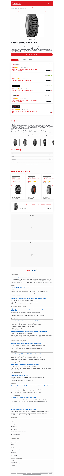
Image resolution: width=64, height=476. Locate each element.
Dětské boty (13, 452)
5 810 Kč (48, 90)
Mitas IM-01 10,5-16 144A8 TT (33, 179)
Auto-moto (23, 7)
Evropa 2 (13, 467)
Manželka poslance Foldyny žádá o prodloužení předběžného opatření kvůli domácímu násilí (30, 280)
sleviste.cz (18, 7)
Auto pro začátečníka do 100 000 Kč (18, 431)
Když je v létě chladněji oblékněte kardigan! (20, 314)
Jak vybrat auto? (14, 435)
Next (52, 187)
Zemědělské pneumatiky (39, 7)
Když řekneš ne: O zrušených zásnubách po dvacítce (22, 380)
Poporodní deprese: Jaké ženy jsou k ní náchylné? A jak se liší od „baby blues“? (27, 389)
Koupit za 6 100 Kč (32, 54)
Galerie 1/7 (32, 39)
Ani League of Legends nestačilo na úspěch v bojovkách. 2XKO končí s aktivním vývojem (29, 399)
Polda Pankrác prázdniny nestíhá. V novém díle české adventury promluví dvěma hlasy (29, 401)
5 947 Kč (48, 80)
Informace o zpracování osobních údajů (40, 473)
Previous (11, 187)
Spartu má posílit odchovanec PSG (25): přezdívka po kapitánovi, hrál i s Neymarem (28, 293)
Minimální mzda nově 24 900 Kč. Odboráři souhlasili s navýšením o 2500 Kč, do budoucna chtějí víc (31, 282)
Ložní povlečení (14, 453)
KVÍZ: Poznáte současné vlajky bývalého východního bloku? (23, 366)
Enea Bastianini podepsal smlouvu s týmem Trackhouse (22, 326)
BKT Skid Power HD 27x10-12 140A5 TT (25, 42)
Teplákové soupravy (15, 450)
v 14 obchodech (15, 198)
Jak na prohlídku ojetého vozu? (17, 427)
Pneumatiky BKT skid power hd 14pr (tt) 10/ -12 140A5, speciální (24, 70)
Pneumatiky (30, 7)
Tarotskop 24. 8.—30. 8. (15, 378)
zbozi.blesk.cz (14, 426)
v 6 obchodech (31, 198)
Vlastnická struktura (36, 474)
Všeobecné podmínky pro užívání (24, 473)
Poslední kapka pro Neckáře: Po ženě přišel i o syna (22, 300)
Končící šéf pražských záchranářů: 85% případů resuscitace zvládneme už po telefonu (29, 413)
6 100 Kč (48, 70)
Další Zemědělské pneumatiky (16, 177)
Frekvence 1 (13, 465)
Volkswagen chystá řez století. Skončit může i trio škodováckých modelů (26, 347)
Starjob (12, 460)
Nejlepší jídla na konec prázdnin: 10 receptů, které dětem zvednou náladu (26, 357)
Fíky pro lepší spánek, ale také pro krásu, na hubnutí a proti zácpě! (24, 302)
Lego (12, 445)
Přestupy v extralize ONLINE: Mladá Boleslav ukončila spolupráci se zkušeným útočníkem (29, 291)
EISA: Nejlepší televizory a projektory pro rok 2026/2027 (22, 333)
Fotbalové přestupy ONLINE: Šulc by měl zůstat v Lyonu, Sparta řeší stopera (26, 289)
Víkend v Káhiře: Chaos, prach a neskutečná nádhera (22, 369)
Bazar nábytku (14, 455)
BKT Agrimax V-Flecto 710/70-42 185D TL (17, 179)
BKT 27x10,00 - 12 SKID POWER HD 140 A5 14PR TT (25, 112)
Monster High (14, 442)
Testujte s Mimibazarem (16, 441)
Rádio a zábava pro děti (16, 463)
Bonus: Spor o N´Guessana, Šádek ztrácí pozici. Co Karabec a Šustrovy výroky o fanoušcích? (30, 411)
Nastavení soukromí (27, 474)
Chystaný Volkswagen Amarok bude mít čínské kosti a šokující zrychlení (26, 324)
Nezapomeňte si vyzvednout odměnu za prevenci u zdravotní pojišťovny (26, 392)
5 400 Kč (48, 112)
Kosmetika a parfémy (15, 449)
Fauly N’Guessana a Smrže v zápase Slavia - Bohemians (22, 414)
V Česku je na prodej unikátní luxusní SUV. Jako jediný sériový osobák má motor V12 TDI (29, 323)
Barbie (12, 444)
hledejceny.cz (14, 419)
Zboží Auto (13, 432)
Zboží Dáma (13, 424)
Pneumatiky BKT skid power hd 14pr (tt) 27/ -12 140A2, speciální (24, 100)
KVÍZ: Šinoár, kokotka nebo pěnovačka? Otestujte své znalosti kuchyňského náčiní (28, 359)
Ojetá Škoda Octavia (15, 434)
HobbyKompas (14, 429)
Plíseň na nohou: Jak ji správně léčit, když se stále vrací (22, 390)
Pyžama (12, 447)
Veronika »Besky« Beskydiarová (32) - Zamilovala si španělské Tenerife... (26, 312)
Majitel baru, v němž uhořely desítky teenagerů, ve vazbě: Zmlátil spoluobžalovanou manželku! (31, 279)
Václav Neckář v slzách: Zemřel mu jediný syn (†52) (21, 303)
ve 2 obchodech (46, 198)
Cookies (50, 473)
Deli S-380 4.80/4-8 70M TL (48, 179)
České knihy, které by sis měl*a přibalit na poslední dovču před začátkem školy (27, 377)
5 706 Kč (48, 101)
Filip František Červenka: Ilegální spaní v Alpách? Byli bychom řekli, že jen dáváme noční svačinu (31, 368)
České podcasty (14, 462)
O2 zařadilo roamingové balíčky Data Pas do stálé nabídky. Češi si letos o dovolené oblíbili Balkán (31, 335)
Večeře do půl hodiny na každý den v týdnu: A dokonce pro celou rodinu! (26, 356)
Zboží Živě (13, 421)
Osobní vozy (13, 423)
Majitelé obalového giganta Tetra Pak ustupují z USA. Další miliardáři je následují (28, 345)
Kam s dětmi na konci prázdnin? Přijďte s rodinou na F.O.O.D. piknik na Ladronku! (28, 315)
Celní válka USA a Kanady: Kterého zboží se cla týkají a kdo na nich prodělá (26, 348)
